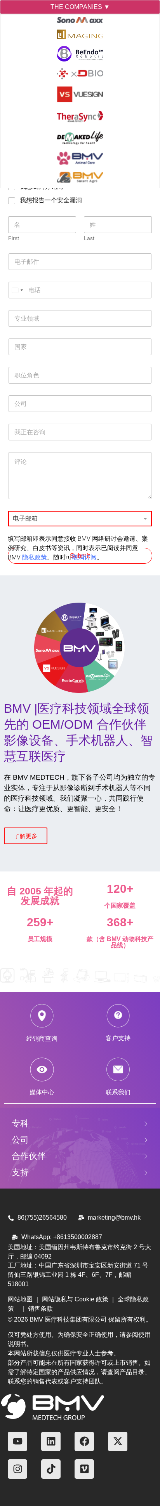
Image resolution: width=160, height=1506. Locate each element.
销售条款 (40, 1308)
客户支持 (118, 1038)
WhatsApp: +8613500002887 (61, 1237)
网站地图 (20, 1299)
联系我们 (118, 1092)
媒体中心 (42, 1092)
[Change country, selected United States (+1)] (17, 290)
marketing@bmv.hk (114, 1217)
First (13, 238)
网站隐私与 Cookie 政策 (75, 1299)
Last (89, 238)
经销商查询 (41, 1038)
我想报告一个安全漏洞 (51, 200)
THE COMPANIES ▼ (80, 7)
